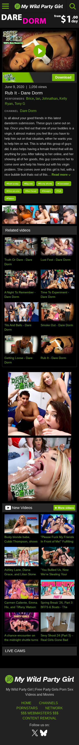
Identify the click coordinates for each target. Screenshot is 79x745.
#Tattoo (10, 198)
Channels (48, 703)
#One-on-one (13, 191)
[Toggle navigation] (5, 6)
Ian (38, 98)
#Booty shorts (45, 183)
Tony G (20, 103)
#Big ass (28, 183)
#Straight (46, 191)
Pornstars (27, 708)
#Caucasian (63, 183)
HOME (26, 703)
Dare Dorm (28, 111)
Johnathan (50, 98)
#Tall (58, 191)
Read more (60, 174)
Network (54, 708)
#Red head (30, 191)
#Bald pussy (13, 183)
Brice (30, 98)
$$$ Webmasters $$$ (39, 713)
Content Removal (39, 718)
